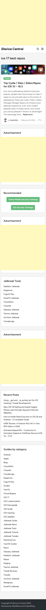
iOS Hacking (9, 513)
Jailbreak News (10, 524)
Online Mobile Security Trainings (23, 199)
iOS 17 (6, 497)
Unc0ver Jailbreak (11, 317)
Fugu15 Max (9, 294)
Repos (6, 559)
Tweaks (7, 78)
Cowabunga (9, 321)
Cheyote (7, 306)
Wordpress (8, 582)
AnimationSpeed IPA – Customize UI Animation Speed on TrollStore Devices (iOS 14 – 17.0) (23, 433)
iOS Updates (9, 517)
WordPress (16, 606)
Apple (6, 458)
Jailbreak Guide (10, 520)
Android (7, 455)
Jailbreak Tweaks (11, 536)
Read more (28, 114)
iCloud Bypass (10, 493)
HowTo (7, 489)
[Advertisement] (23, 22)
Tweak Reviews (10, 571)
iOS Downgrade (10, 505)
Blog (5, 462)
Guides (7, 486)
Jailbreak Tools (10, 528)
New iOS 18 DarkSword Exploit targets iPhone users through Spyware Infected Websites (21, 410)
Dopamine (8, 290)
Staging (7, 563)
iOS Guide (8, 509)
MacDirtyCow (10, 540)
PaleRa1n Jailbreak (12, 286)
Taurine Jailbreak (11, 313)
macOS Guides (10, 544)
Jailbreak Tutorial (11, 532)
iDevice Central (12, 49)
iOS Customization (12, 501)
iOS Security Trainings (23, 207)
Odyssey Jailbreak (11, 310)
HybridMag (30, 606)
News (6, 548)
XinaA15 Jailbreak (11, 298)
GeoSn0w (14, 120)
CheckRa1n (8, 302)
